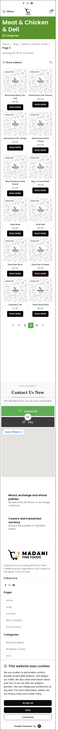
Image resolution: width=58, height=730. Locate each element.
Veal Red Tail (15, 304)
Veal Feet (40, 224)
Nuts (8, 655)
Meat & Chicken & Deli (34, 44)
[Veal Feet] (40, 210)
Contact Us (30, 411)
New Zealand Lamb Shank (15, 183)
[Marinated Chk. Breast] (40, 81)
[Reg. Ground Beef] (40, 167)
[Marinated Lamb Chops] (40, 124)
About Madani (14, 620)
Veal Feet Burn (15, 264)
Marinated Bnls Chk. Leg (15, 97)
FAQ (30, 422)
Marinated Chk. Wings (15, 138)
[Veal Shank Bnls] (40, 290)
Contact (11, 613)
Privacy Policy (13, 627)
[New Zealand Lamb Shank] (15, 167)
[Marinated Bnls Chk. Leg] (15, 81)
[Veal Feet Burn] (15, 250)
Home (5, 44)
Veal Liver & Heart (40, 264)
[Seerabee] (15, 210)
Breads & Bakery (15, 642)
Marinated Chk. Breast (40, 95)
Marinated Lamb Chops (40, 140)
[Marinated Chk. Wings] (15, 124)
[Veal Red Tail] (15, 290)
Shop (16, 44)
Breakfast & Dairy (15, 649)
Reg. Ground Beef (40, 181)
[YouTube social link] (31, 3)
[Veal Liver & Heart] (40, 250)
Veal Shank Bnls (40, 304)
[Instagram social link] (27, 3)
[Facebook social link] (24, 3)
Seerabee (15, 224)
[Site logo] (28, 11)
